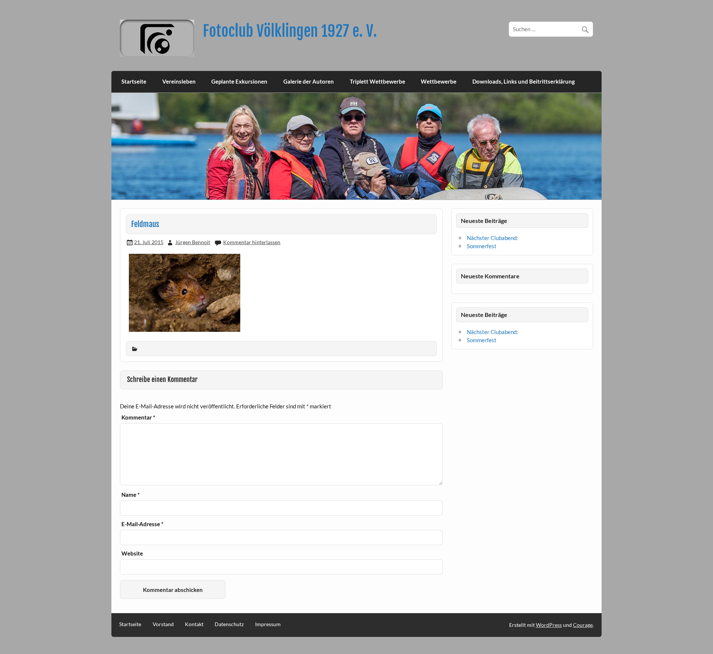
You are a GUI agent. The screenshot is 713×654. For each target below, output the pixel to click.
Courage (583, 625)
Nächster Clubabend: (492, 237)
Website (132, 553)
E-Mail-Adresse (142, 524)
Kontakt (194, 624)
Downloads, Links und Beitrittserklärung (523, 81)
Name (130, 495)
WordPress (549, 625)
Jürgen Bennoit (192, 242)
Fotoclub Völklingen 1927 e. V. (290, 31)
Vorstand (163, 624)
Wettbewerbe (438, 81)
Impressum (268, 624)
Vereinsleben (179, 81)
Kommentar (138, 417)
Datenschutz (229, 624)
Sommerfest (482, 246)
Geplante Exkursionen (239, 81)
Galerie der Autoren (308, 81)
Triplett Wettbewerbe (377, 81)
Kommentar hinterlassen (251, 242)
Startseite (133, 81)
